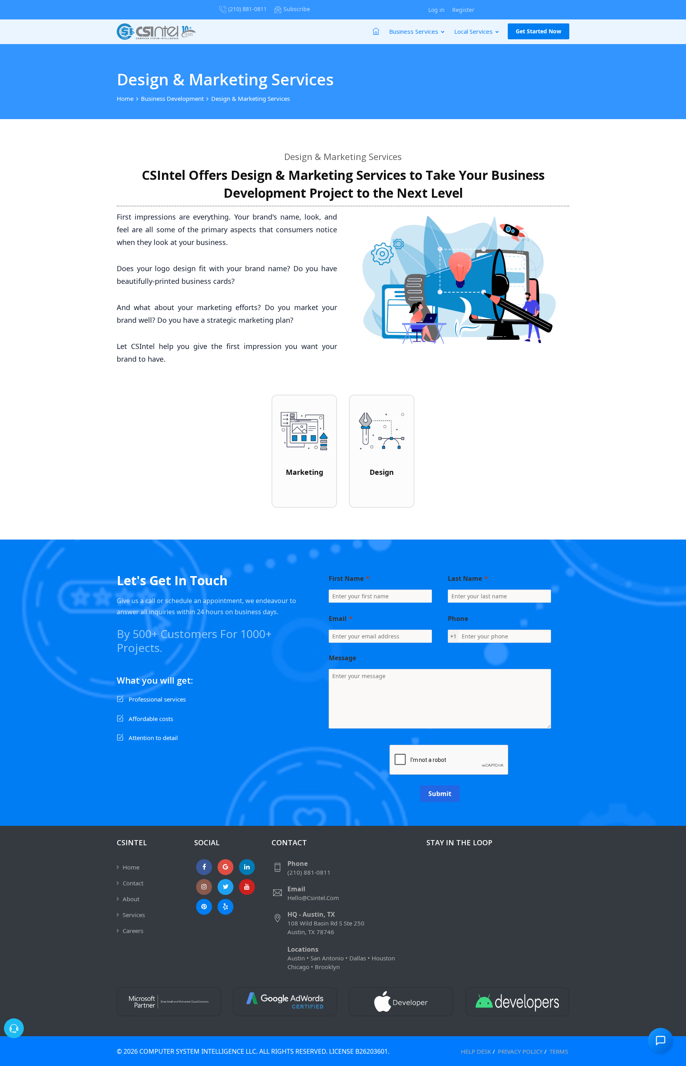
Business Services (414, 31)
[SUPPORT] (14, 1028)
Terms (558, 1051)
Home (125, 98)
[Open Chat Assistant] (660, 1040)
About (131, 899)
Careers (133, 931)
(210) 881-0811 (247, 9)
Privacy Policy (520, 1051)
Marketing (304, 472)
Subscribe (296, 9)
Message (342, 657)
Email (338, 618)
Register (463, 9)
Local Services (474, 31)
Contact (133, 883)
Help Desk (476, 1051)
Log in (436, 9)
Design (382, 472)
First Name (346, 578)
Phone (458, 618)
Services (134, 915)
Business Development (172, 98)
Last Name (465, 578)
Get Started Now (538, 31)
